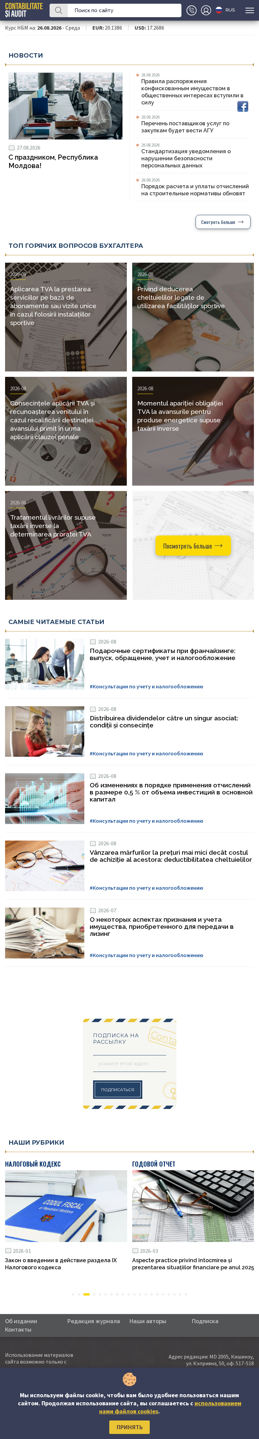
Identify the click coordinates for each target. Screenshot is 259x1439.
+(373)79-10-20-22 (191, 10)
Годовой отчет (153, 1163)
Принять (130, 1427)
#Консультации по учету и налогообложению (146, 686)
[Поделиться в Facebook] (242, 106)
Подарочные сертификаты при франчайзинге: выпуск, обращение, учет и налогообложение (162, 654)
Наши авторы (148, 1321)
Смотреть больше (218, 221)
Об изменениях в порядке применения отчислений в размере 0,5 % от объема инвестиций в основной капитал (171, 792)
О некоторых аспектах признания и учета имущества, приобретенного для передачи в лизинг (162, 926)
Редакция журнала (93, 1321)
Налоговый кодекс (33, 1163)
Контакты (18, 1330)
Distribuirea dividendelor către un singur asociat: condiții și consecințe (164, 722)
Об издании (21, 1321)
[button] (73, 1294)
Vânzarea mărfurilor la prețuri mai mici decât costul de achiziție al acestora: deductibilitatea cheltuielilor (171, 856)
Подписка (205, 1321)
